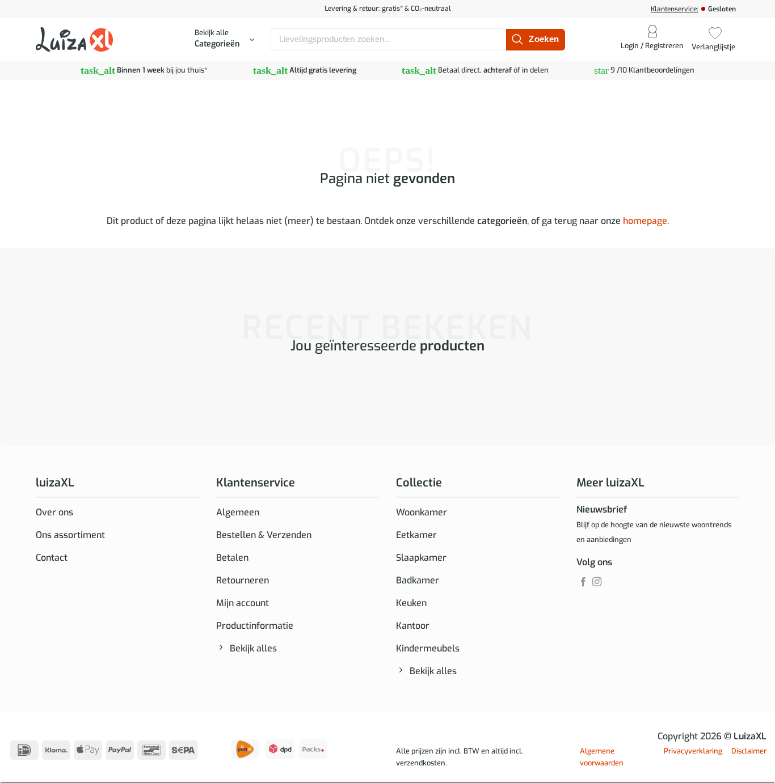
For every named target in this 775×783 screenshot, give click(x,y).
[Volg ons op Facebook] (583, 582)
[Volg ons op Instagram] (596, 582)
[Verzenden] (535, 39)
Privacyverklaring (693, 751)
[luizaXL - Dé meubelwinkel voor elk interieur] (74, 39)
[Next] (69, 392)
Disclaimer (748, 751)
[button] (224, 40)
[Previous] (38, 392)
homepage (645, 221)
